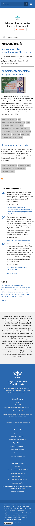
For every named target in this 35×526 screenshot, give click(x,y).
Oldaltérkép (17, 453)
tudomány (13, 296)
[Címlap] (17, 17)
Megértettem (8, 523)
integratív (16, 128)
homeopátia (21, 290)
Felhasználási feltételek (17, 449)
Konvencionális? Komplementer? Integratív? (17, 51)
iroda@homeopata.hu (16, 410)
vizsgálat (20, 296)
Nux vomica (12, 294)
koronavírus (11, 292)
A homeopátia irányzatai (15, 145)
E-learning (21, 29)
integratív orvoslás (8, 171)
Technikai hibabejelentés (17, 456)
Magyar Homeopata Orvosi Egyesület (17, 24)
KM (19, 119)
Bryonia (11, 290)
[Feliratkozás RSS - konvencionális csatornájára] (17, 178)
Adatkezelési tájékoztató (17, 446)
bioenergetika (6, 137)
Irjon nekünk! (17, 433)
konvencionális (6, 128)
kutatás (26, 292)
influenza (4, 292)
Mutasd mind (11, 273)
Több (3, 300)
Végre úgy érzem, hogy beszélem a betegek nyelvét (17, 268)
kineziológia (25, 134)
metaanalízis (4, 294)
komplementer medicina (9, 119)
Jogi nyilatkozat (17, 443)
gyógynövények (17, 137)
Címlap (4, 37)
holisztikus (5, 125)
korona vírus (19, 292)
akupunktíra (16, 134)
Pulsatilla (19, 294)
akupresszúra (25, 128)
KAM (28, 122)
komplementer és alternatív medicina (13, 122)
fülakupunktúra (6, 131)
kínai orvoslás (6, 134)
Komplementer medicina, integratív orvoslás (15, 72)
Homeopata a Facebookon (17, 439)
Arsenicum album (24, 287)
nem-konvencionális (16, 125)
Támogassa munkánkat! (17, 491)
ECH (15, 290)
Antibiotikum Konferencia (15, 285)
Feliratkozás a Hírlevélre (17, 436)
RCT (24, 294)
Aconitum (4, 285)
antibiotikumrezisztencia (8, 287)
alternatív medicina (24, 165)
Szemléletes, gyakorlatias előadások (18, 241)
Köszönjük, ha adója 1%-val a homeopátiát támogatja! (17, 486)
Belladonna (4, 290)
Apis (17, 287)
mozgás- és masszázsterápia (22, 131)
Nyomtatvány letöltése (17, 488)
